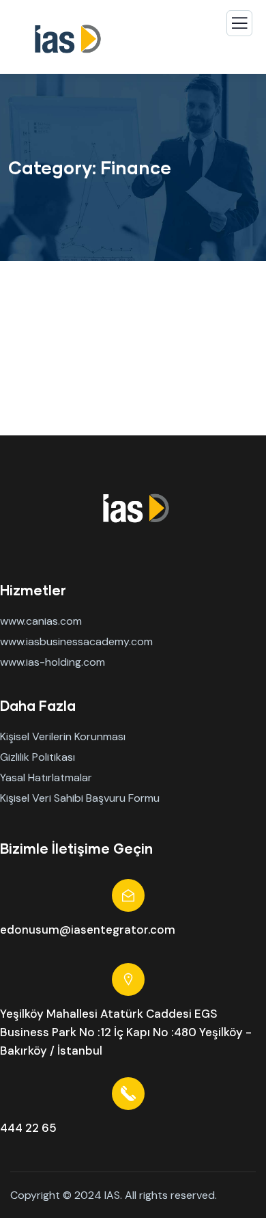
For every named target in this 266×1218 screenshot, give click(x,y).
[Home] (133, 508)
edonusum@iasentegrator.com (87, 929)
